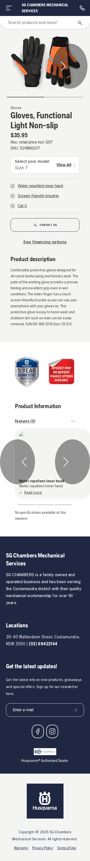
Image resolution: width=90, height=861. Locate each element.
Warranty (21, 848)
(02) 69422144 (43, 643)
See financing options (44, 242)
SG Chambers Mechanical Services (45, 7)
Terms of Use (66, 848)
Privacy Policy (42, 848)
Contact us (48, 225)
